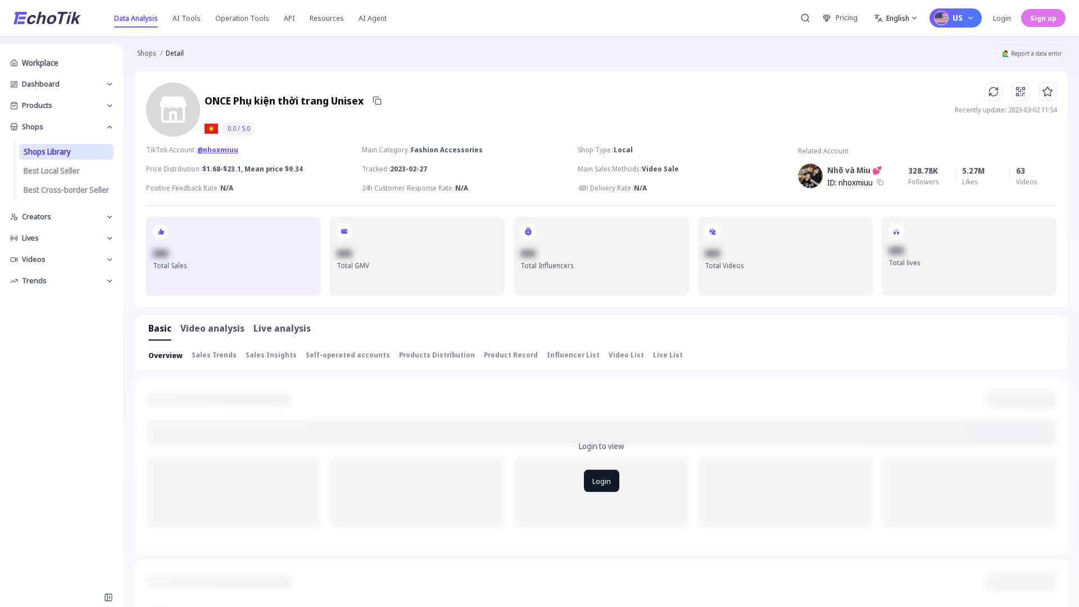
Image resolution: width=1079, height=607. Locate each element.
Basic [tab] (159, 328)
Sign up (1043, 18)
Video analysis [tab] (212, 328)
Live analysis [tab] (282, 328)
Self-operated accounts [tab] (348, 355)
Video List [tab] (626, 355)
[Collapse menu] (108, 597)
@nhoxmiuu (217, 150)
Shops (146, 53)
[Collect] (1048, 92)
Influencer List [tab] (573, 355)
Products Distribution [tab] (437, 355)
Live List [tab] (668, 355)
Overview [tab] (165, 355)
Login (1002, 18)
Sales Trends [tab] (214, 355)
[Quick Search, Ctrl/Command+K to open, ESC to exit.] (805, 18)
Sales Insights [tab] (271, 355)
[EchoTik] (47, 18)
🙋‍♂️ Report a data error (1032, 53)
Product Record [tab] (511, 355)
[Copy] (377, 101)
